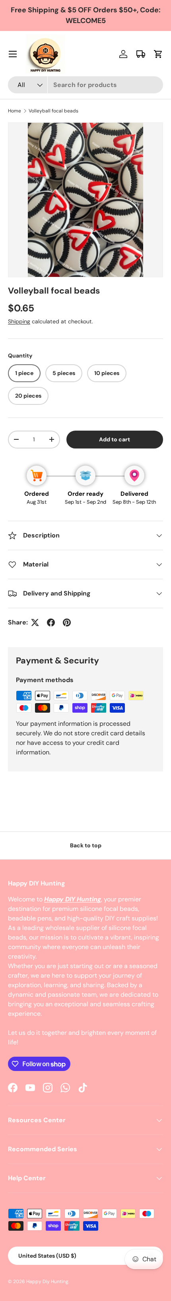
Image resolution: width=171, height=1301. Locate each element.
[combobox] (85, 84)
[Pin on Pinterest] (67, 622)
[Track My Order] (141, 54)
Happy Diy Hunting (47, 1281)
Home (14, 111)
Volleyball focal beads (53, 111)
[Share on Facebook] (51, 622)
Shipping (19, 321)
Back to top (85, 845)
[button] (158, 54)
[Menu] (12, 54)
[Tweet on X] (35, 622)
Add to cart (114, 439)
